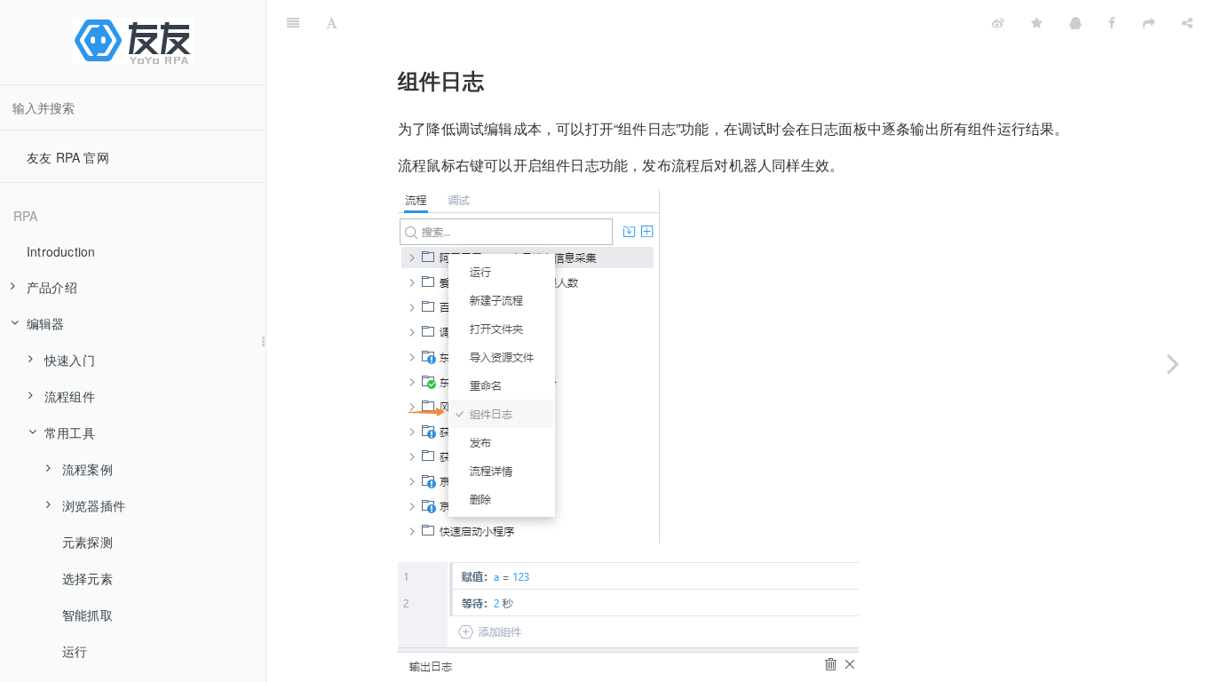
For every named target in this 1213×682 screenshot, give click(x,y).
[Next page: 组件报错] (1173, 363)
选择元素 (87, 578)
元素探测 (87, 542)
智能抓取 (87, 614)
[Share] (1187, 22)
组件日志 (665, 22)
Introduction (61, 251)
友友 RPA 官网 (68, 157)
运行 (74, 651)
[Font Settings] (332, 22)
